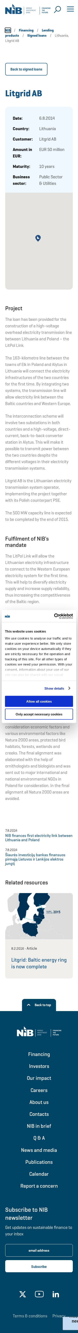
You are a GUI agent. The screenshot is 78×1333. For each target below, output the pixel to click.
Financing (39, 1054)
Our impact (39, 1078)
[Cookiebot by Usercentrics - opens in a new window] (55, 616)
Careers (39, 1090)
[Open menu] (70, 9)
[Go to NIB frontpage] (27, 11)
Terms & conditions (30, 1316)
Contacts (39, 1114)
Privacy (58, 1316)
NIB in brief (39, 1126)
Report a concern (39, 1185)
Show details (54, 688)
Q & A (39, 1138)
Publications (39, 1162)
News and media (39, 1150)
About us (39, 1102)
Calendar (39, 1174)
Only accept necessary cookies (39, 714)
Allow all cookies (39, 701)
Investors (39, 1066)
